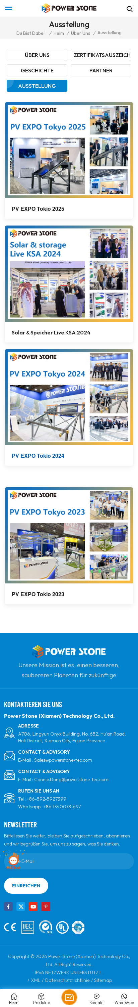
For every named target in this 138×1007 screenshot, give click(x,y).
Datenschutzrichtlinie (67, 980)
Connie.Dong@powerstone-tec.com (71, 779)
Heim (59, 33)
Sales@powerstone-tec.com (63, 760)
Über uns (80, 33)
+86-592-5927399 (46, 799)
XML (35, 980)
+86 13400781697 (62, 807)
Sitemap (103, 980)
